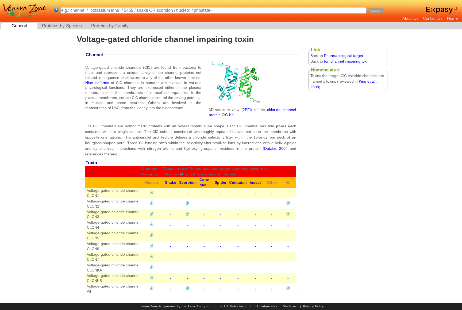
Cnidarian (238, 182)
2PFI (247, 110)
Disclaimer (290, 306)
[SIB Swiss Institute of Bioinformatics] (456, 10)
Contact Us (433, 18)
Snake (170, 182)
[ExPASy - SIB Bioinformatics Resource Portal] (439, 10)
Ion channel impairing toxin (346, 61)
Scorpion (187, 182)
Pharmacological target (343, 55)
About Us (410, 18)
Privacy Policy (313, 306)
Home (452, 18)
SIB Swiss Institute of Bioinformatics (251, 306)
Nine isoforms (97, 83)
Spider (220, 182)
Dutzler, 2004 (276, 148)
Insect (255, 182)
